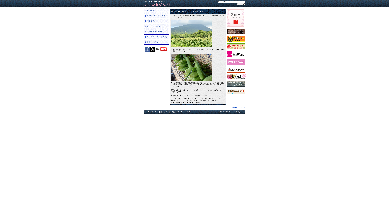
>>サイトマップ (203, 8)
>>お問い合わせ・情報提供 (218, 8)
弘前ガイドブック (152, 42)
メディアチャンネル (153, 26)
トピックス (150, 10)
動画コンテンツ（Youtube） (156, 16)
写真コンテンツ (152, 21)
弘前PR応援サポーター (154, 31)
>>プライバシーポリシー (236, 8)
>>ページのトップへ (238, 107)
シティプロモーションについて (157, 37)
